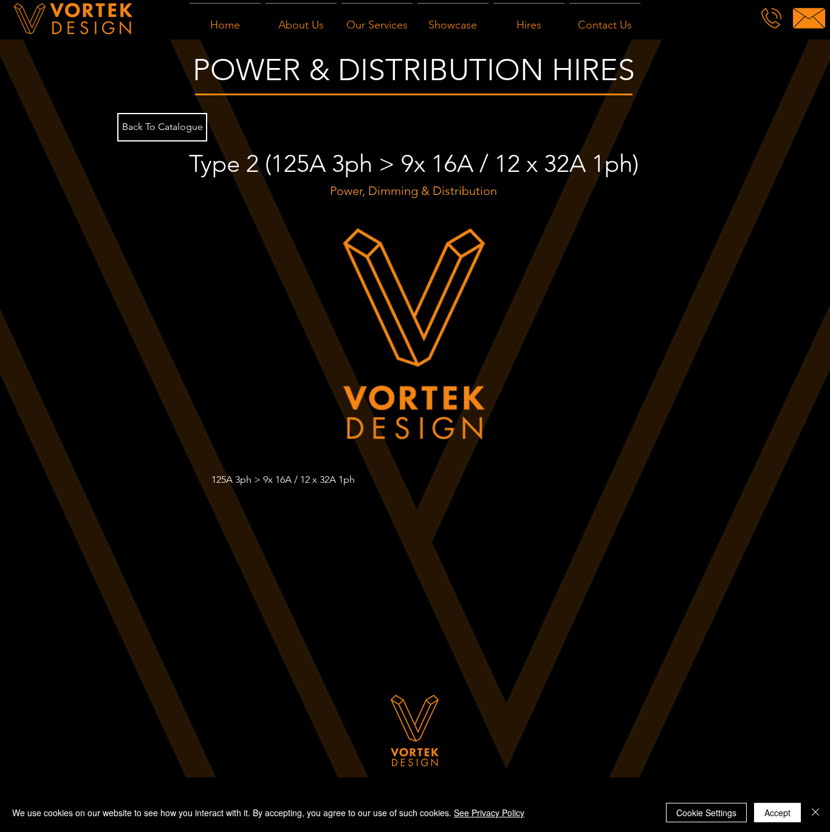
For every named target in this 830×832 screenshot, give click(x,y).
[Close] (815, 812)
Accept (777, 812)
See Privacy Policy (489, 812)
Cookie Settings (706, 812)
